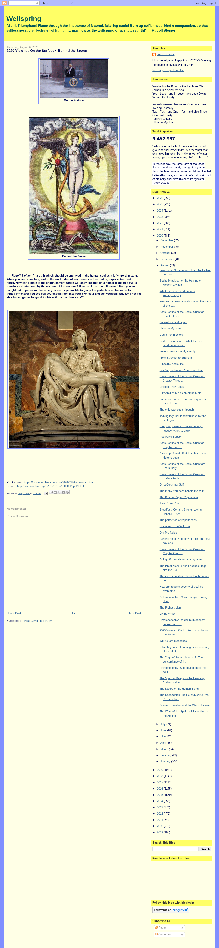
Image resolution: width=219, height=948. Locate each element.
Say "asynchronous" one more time (181, 370)
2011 (160, 819)
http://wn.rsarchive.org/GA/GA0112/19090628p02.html (50, 486)
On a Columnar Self (172, 484)
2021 (160, 229)
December (167, 240)
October (165, 253)
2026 (160, 198)
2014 (160, 801)
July (163, 724)
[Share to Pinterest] (67, 492)
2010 (160, 826)
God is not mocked (171, 334)
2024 (160, 210)
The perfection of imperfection (178, 520)
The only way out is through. (177, 409)
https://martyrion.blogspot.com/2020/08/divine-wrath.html (59, 482)
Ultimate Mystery (170, 328)
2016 (160, 788)
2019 (160, 769)
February (166, 755)
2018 (160, 776)
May (163, 736)
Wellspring (23, 18)
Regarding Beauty (171, 436)
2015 (160, 794)
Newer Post (14, 613)
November (167, 246)
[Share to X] (59, 492)
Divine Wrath (167, 613)
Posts (162, 927)
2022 (160, 223)
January (165, 761)
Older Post (134, 613)
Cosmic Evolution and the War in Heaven (185, 705)
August (165, 265)
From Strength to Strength (176, 357)
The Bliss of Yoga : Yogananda (179, 497)
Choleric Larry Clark (172, 386)
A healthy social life (172, 364)
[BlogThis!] (55, 492)
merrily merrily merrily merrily (177, 351)
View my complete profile (168, 70)
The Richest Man (170, 607)
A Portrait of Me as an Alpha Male (180, 393)
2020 (160, 235)
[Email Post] (45, 493)
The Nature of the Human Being (179, 688)
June (163, 730)
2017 (160, 782)
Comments (165, 934)
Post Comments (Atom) (38, 620)
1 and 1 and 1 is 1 (171, 503)
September (167, 259)
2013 (160, 807)
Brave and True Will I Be (175, 526)
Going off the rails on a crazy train (181, 559)
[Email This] (51, 492)
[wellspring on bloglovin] (170, 912)
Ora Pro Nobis (168, 532)
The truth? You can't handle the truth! (182, 491)
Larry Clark (165, 54)
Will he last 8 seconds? (174, 640)
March (164, 749)
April (163, 742)
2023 (160, 216)
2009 (160, 832)
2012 (160, 813)
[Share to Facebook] (63, 492)
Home (74, 613)
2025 (160, 204)
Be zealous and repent (173, 322)
